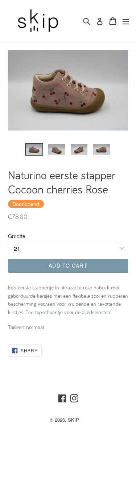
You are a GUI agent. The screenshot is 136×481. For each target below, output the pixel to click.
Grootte (16, 236)
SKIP (73, 419)
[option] (34, 149)
